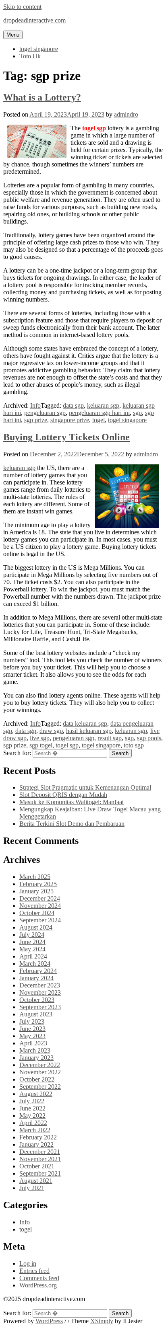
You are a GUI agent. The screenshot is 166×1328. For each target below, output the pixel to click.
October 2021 (36, 1166)
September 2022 (40, 1086)
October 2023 (36, 999)
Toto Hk (30, 56)
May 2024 (32, 949)
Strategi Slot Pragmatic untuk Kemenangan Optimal (85, 787)
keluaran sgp (103, 405)
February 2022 (38, 1137)
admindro (126, 114)
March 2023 (34, 1050)
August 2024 (35, 927)
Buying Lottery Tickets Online (66, 437)
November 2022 (40, 1072)
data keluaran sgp (85, 723)
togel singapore (38, 48)
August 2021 (35, 1180)
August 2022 (35, 1093)
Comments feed (39, 1278)
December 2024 (39, 898)
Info (35, 405)
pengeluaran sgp (45, 412)
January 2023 (36, 1057)
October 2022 (36, 1079)
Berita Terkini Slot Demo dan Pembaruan (71, 823)
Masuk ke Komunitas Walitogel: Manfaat (71, 801)
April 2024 (33, 956)
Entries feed (34, 1270)
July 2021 (31, 1187)
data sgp (73, 405)
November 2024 (40, 905)
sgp (137, 412)
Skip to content (22, 6)
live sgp (40, 738)
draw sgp (51, 730)
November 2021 (40, 1159)
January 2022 (36, 1144)
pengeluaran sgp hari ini (99, 412)
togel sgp (94, 128)
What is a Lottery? (42, 97)
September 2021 (40, 1173)
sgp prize (35, 420)
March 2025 (34, 876)
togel (98, 420)
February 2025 (38, 884)
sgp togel (40, 745)
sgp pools (149, 738)
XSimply (101, 1321)
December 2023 (39, 985)
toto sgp (134, 745)
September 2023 (40, 1007)
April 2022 (33, 1122)
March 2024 (34, 963)
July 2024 (31, 934)
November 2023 (40, 992)
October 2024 (36, 912)
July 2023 (31, 1021)
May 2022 (32, 1115)
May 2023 (32, 1035)
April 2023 (33, 1043)
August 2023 (35, 1014)
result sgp (110, 738)
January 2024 (36, 978)
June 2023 (32, 1028)
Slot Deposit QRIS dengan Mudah (63, 794)
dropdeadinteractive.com (34, 20)
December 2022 (39, 1064)
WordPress (49, 1321)
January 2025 (36, 891)
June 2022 (32, 1108)
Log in (27, 1263)
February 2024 (38, 970)
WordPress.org (38, 1285)
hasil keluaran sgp (89, 730)
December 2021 (39, 1151)
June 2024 (32, 941)
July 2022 (31, 1101)
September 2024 (40, 920)
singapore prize (69, 420)
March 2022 (34, 1130)
